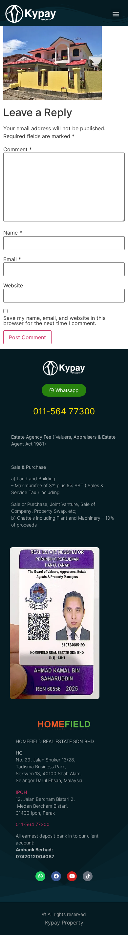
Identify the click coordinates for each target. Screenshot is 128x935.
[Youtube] (72, 876)
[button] (116, 14)
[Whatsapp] (40, 876)
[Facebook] (56, 876)
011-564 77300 (33, 824)
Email (12, 259)
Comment (17, 149)
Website (13, 285)
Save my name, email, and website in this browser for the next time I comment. (54, 320)
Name (12, 232)
